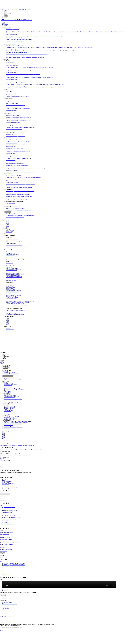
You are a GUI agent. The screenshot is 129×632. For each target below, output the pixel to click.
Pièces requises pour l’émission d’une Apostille (13, 240)
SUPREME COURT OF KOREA (8, 605)
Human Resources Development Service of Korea (12, 206)
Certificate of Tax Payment (10, 287)
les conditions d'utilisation (6, 589)
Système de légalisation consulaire (10, 44)
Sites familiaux (3, 595)
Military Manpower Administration (9, 132)
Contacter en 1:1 (9, 232)
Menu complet (4, 25)
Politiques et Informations (6, 27)
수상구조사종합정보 (6, 613)
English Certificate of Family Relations (12, 254)
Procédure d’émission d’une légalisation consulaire (12, 378)
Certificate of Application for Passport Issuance (13, 269)
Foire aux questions (9, 231)
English (7, 222)
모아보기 (4, 233)
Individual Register (7, 392)
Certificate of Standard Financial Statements (13, 291)
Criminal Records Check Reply (11, 296)
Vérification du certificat (6, 220)
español (7, 227)
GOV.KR (6, 89)
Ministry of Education (8, 113)
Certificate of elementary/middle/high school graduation (15, 273)
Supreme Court (7, 60)
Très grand (4, 358)
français (7, 226)
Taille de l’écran (5, 10)
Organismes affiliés (3, 600)
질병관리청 (4, 611)
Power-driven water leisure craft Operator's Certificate (15, 314)
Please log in (2, 362)
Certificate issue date (3, 494)
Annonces (8, 229)
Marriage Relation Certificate (11, 256)
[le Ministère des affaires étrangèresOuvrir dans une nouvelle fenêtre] (7, 616)
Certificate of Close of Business (11, 285)
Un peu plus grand (5, 356)
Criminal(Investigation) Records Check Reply (13, 295)
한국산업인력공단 (5, 608)
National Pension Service (8, 189)
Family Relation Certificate (10, 253)
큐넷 (3, 609)
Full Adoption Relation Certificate (11, 257)
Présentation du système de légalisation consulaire (14, 245)
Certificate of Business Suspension (11, 284)
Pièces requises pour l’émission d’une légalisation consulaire (16, 246)
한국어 (4, 22)
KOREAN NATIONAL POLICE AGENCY (9, 604)
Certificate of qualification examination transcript (14, 276)
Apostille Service (7, 28)
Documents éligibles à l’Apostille (11, 239)
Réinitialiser (2, 360)
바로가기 (2, 458)
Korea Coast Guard (5, 612)
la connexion (4, 23)
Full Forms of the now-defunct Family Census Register (15, 258)
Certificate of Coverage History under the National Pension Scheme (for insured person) (20, 301)
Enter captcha (2, 496)
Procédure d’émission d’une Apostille (10, 374)
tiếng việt (7, 225)
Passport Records (9, 267)
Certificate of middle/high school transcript (13, 275)
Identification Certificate (10, 255)
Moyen (6, 12)
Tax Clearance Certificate (10, 286)
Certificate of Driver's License (11, 298)
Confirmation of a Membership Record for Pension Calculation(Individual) (18, 302)
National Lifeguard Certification (11, 313)
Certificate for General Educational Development (14, 277)
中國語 (7, 223)
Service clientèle (5, 228)
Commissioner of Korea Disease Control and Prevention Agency (14, 201)
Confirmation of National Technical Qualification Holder (15, 310)
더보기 (1, 557)
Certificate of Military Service (11, 280)
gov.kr (3, 603)
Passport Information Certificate (11, 270)
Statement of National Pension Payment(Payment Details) (15, 303)
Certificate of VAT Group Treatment (12, 292)
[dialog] (58, 514)
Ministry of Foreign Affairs (8, 98)
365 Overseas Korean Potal (6, 598)
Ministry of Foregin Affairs (6, 597)
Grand (4, 357)
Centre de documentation (10, 230)
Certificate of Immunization (10, 306)
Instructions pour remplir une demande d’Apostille (14, 241)
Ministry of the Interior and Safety (7, 602)
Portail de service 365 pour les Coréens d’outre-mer (10, 9)
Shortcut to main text (3, 7)
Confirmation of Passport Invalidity (12, 268)
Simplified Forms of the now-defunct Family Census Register (16, 259)
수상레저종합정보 (5, 614)
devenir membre (5, 24)
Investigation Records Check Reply (12, 297)
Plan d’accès (2, 630)
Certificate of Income (9, 288)
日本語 (7, 224)
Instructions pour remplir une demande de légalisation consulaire (16, 247)
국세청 (3, 610)
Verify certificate (3, 500)
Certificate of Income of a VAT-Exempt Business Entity (15, 290)
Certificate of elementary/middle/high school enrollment (15, 274)
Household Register (9, 263)
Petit (5, 11)
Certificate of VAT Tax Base (10, 289)
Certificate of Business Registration (10, 406)
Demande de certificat (6, 59)
